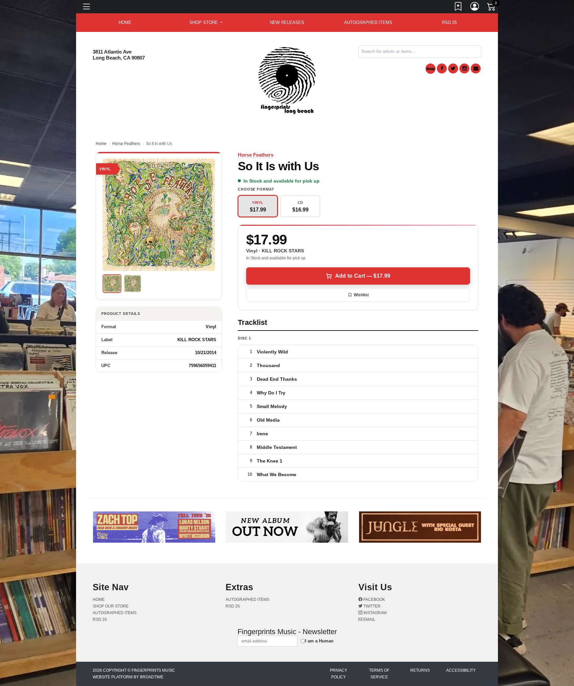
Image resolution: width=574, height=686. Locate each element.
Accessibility (461, 670)
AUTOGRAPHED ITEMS (368, 22)
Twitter (371, 606)
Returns (420, 670)
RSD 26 (449, 22)
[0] (491, 8)
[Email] (475, 68)
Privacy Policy (338, 673)
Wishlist (361, 295)
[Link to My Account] (475, 7)
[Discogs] (430, 68)
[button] (206, 23)
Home (101, 143)
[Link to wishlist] (458, 7)
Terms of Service (379, 673)
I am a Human (319, 640)
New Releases (287, 22)
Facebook (373, 599)
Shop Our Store (111, 606)
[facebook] (441, 68)
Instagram (374, 613)
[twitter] (453, 68)
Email (368, 619)
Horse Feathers (126, 143)
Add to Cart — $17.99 (362, 276)
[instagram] (464, 68)
